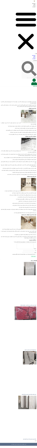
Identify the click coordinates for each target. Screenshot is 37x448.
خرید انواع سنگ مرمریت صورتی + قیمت (30, 349)
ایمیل (35, 252)
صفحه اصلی (33, 3)
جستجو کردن (35, 60)
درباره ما (34, 5)
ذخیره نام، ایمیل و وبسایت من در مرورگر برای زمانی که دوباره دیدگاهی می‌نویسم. (23, 254)
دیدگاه (35, 248)
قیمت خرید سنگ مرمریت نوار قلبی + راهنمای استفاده (28, 305)
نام (35, 250)
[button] (26, 31)
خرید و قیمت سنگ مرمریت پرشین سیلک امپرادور (29, 394)
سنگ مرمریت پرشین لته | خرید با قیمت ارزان (29, 439)
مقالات (34, 4)
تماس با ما (33, 6)
